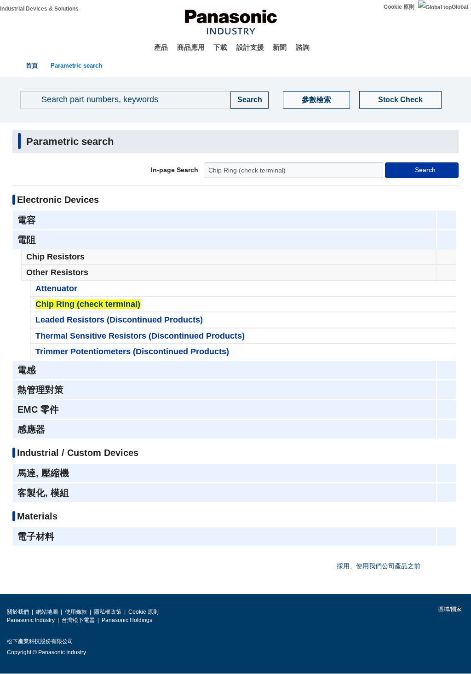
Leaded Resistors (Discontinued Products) (119, 319)
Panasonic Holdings (127, 620)
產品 (161, 47)
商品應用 (191, 47)
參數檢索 (316, 100)
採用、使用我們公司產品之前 (378, 566)
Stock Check (400, 100)
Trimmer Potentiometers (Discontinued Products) (132, 351)
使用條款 (76, 612)
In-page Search (174, 170)
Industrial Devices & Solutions (39, 9)
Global (460, 7)
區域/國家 (449, 609)
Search (425, 169)
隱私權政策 (107, 612)
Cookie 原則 (399, 7)
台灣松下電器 (78, 620)
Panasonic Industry (31, 620)
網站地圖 (47, 612)
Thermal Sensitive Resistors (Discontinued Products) (140, 335)
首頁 (32, 65)
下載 (220, 47)
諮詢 (303, 47)
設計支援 (250, 47)
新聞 (280, 47)
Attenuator (56, 288)
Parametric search (76, 65)
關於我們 (18, 612)
